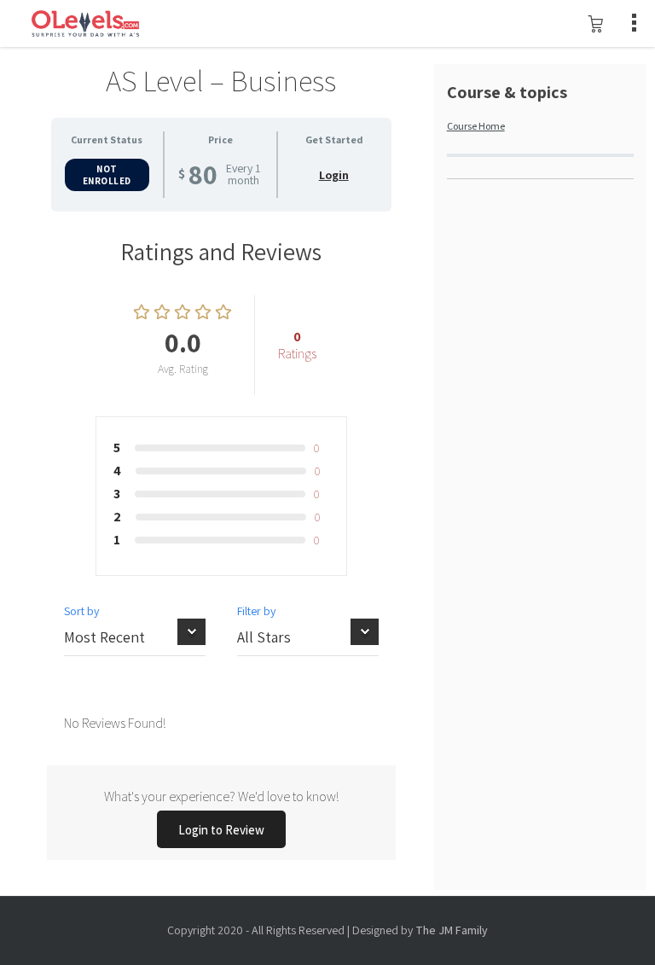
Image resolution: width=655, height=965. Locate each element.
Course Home (476, 125)
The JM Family (451, 930)
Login (334, 175)
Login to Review (221, 830)
